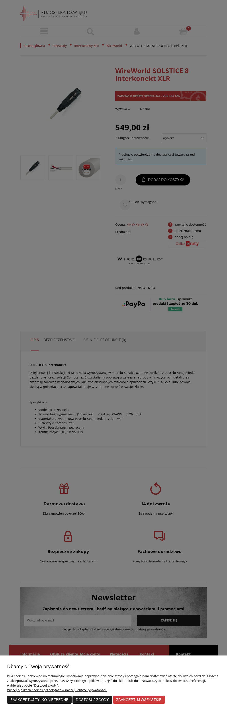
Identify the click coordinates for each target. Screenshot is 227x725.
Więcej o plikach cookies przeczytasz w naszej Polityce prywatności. (57, 690)
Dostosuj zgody (92, 700)
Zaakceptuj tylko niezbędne (39, 700)
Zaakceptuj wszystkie (139, 700)
